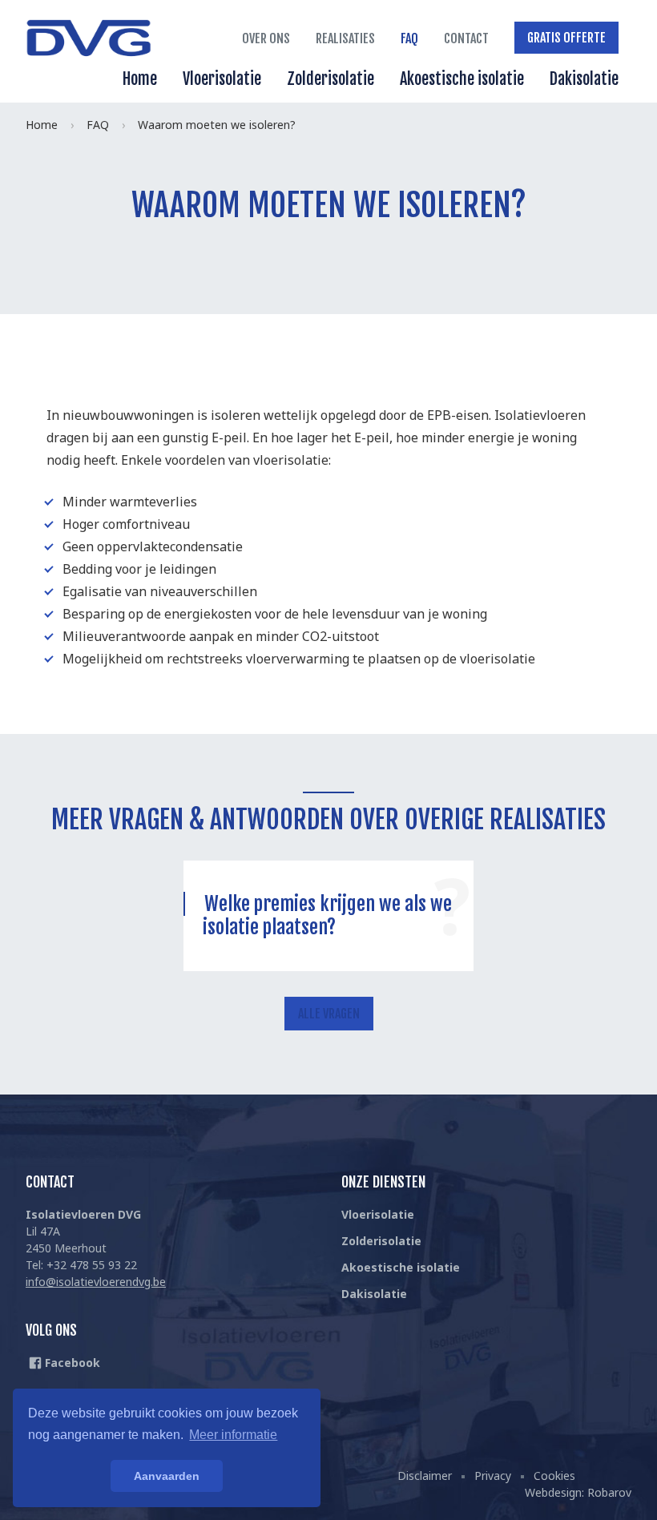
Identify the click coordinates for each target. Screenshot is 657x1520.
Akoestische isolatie (462, 79)
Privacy (492, 1475)
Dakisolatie (584, 79)
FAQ (409, 38)
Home (140, 79)
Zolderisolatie (330, 79)
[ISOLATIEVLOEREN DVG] (90, 40)
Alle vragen (329, 1014)
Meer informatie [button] (233, 1434)
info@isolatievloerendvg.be (96, 1281)
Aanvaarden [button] (167, 1476)
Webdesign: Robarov (578, 1492)
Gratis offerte (566, 38)
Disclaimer (424, 1475)
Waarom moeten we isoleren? (217, 124)
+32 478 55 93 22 (91, 1264)
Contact (466, 38)
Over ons (266, 38)
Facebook (71, 1362)
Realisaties (345, 38)
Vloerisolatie (222, 79)
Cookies (554, 1475)
